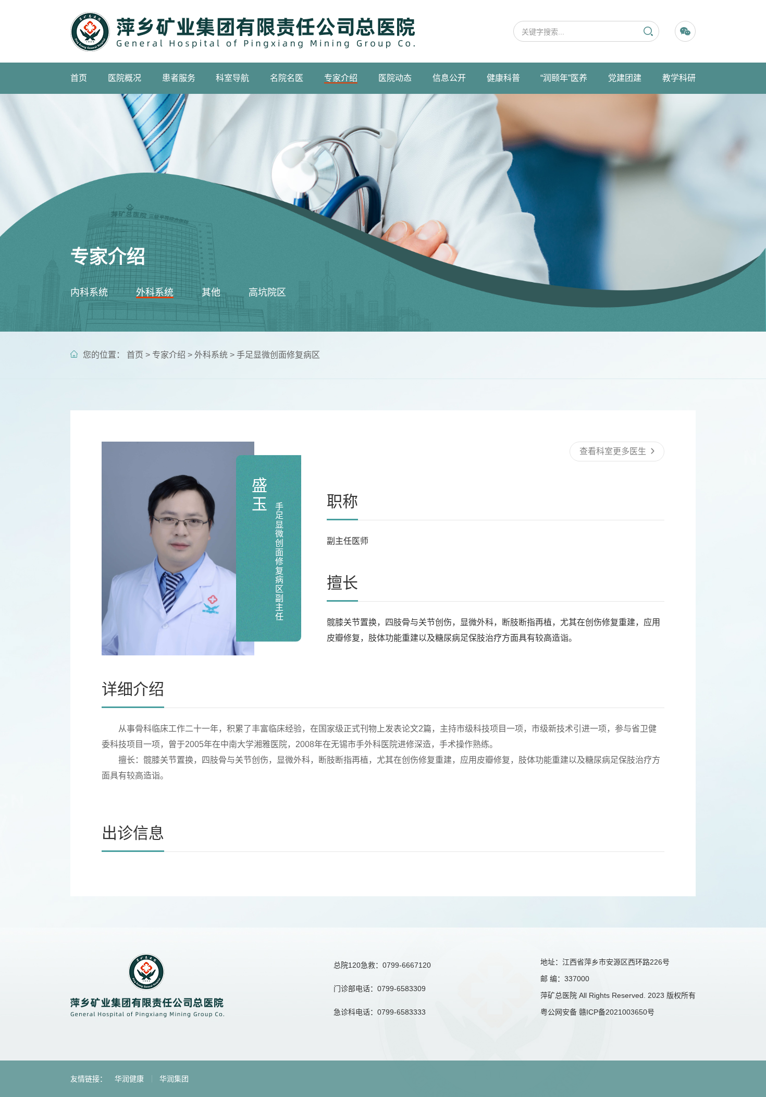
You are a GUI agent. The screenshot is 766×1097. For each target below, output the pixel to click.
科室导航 (232, 78)
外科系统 (155, 292)
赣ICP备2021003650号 (616, 1012)
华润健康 (129, 1079)
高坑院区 (267, 292)
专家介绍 (340, 78)
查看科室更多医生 (613, 451)
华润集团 (174, 1079)
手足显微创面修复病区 (278, 354)
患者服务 (178, 78)
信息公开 (449, 78)
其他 (211, 292)
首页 (78, 78)
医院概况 (124, 78)
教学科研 (679, 78)
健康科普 (503, 78)
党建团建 (624, 78)
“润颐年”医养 (563, 78)
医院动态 (395, 78)
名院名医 (286, 78)
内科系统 (89, 292)
